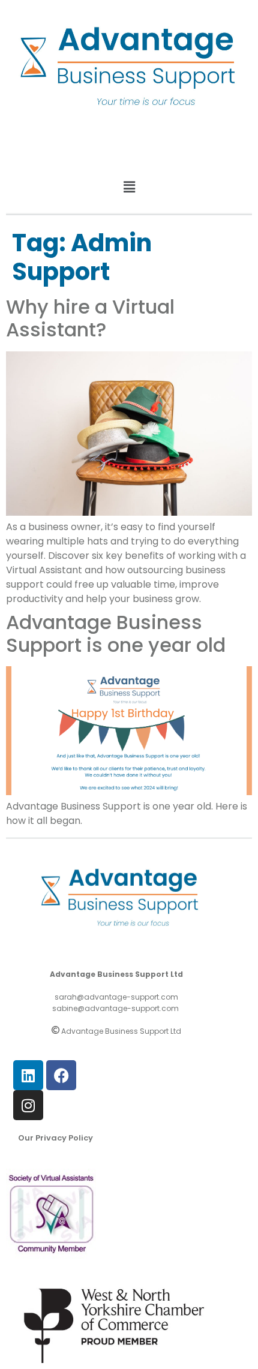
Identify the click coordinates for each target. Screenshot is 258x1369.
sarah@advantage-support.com (116, 997)
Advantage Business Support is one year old (116, 633)
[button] (129, 187)
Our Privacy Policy (55, 1138)
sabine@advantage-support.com (115, 1008)
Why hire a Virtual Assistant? (90, 318)
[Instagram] (28, 1105)
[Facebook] (61, 1075)
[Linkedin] (28, 1075)
